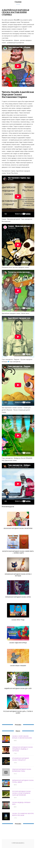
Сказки (18, 2)
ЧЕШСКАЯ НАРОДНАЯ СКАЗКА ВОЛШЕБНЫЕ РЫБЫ (21, 770)
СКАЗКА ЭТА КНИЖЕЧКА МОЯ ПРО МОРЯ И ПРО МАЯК (23, 814)
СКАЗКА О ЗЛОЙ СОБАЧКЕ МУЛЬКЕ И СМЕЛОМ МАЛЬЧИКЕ (22, 737)
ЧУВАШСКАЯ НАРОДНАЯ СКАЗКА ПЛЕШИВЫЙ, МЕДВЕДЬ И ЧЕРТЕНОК (22, 749)
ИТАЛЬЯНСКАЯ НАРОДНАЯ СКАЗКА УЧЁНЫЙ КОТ (20, 759)
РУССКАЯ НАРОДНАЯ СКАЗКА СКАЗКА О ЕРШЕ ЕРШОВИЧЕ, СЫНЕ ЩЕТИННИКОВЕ (21, 793)
